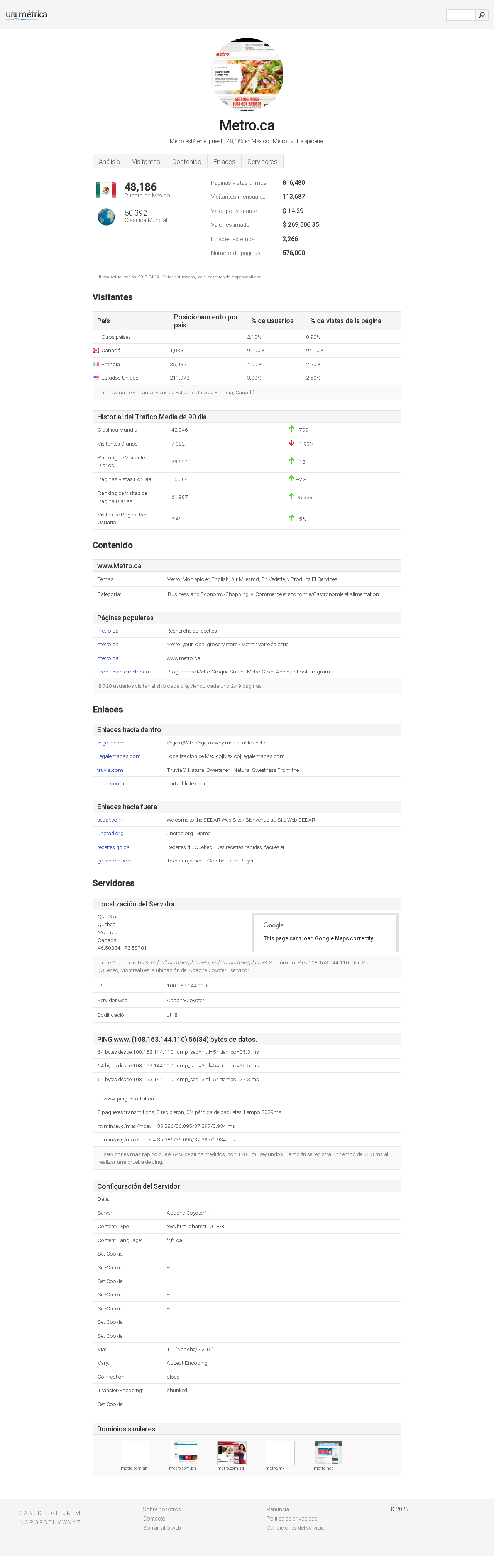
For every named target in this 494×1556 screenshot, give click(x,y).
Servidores (262, 161)
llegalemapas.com (119, 756)
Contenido (186, 161)
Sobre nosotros (162, 1509)
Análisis (109, 161)
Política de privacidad (292, 1518)
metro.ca (107, 631)
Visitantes (146, 161)
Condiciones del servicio (296, 1528)
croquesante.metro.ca (123, 672)
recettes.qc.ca (113, 847)
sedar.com (109, 820)
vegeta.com (111, 743)
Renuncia (278, 1509)
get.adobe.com (114, 861)
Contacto (154, 1518)
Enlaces (224, 161)
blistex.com (110, 783)
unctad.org (110, 833)
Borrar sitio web (162, 1528)
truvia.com (110, 770)
